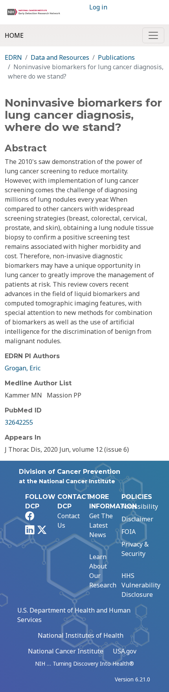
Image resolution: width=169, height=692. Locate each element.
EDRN (13, 57)
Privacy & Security (135, 549)
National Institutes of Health (80, 635)
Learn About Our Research (102, 570)
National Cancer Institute (65, 651)
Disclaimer (137, 519)
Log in (98, 7)
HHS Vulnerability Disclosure (140, 585)
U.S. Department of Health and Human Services (73, 615)
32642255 (19, 422)
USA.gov (124, 651)
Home (14, 35)
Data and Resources (60, 57)
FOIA (128, 531)
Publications (116, 57)
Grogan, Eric (22, 368)
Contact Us (68, 521)
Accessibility (139, 506)
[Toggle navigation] (153, 35)
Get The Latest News (101, 525)
